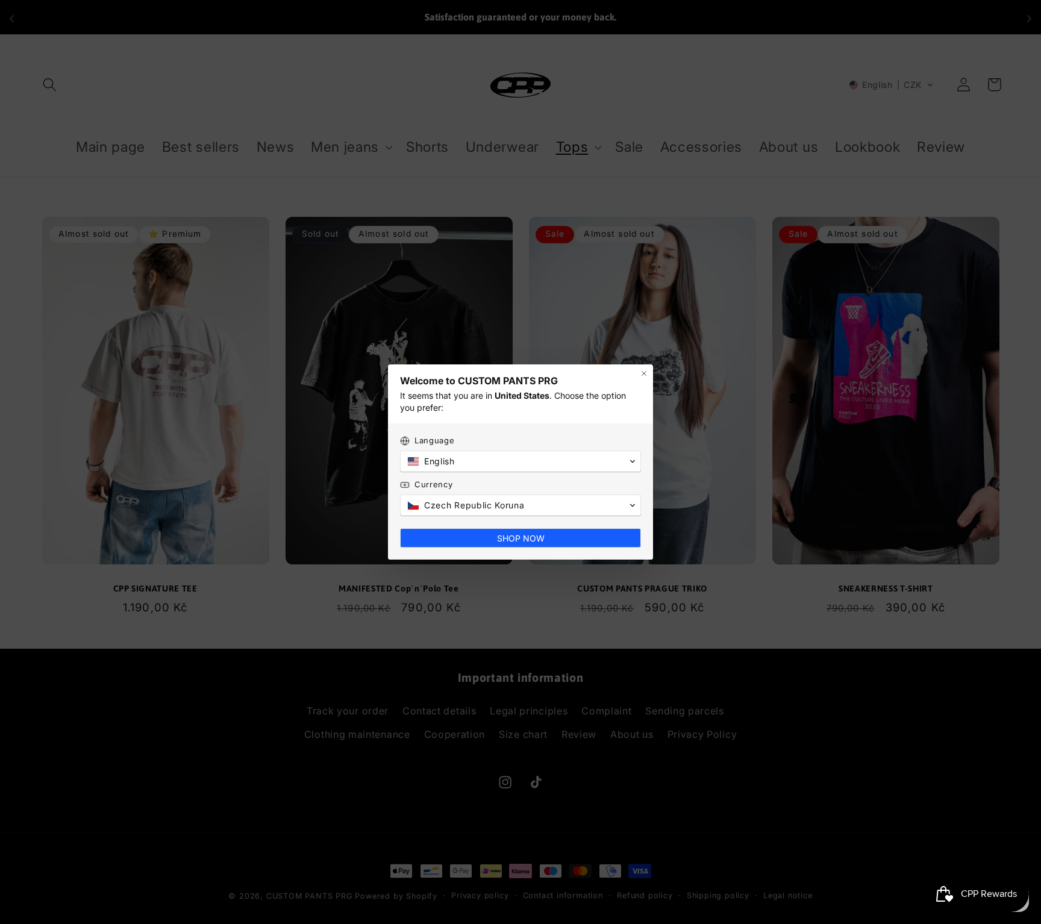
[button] (520, 461)
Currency (433, 484)
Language (434, 440)
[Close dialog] (644, 373)
